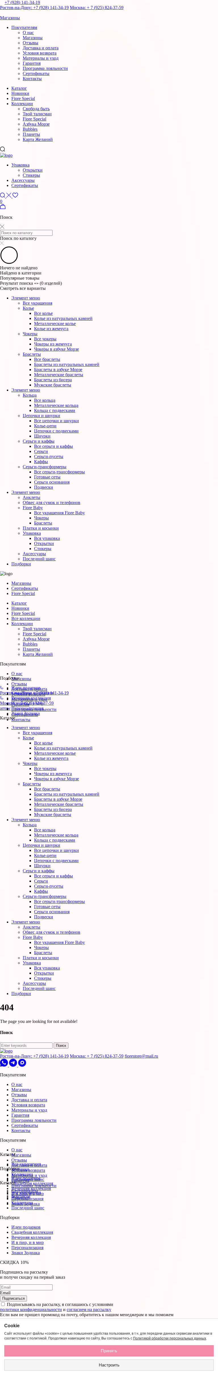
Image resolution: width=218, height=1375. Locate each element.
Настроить (109, 1364)
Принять (109, 1350)
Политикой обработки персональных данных (169, 1338)
